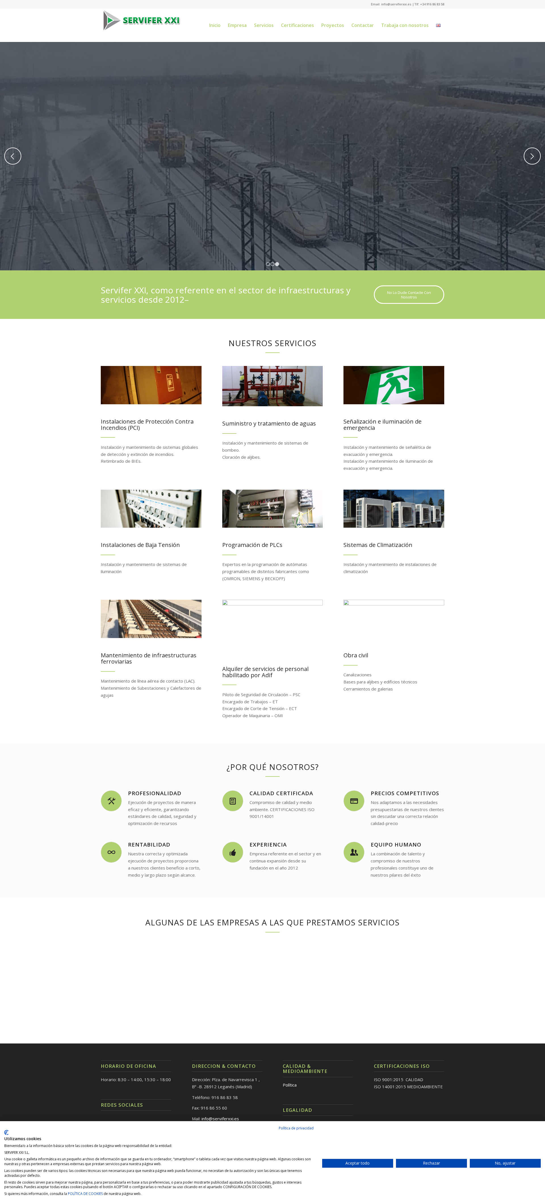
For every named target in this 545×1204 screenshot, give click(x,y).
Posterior (532, 156)
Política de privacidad (296, 1128)
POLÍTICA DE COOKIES (85, 1193)
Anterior (12, 156)
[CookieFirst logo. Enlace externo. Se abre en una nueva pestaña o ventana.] (6, 1132)
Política (290, 1085)
